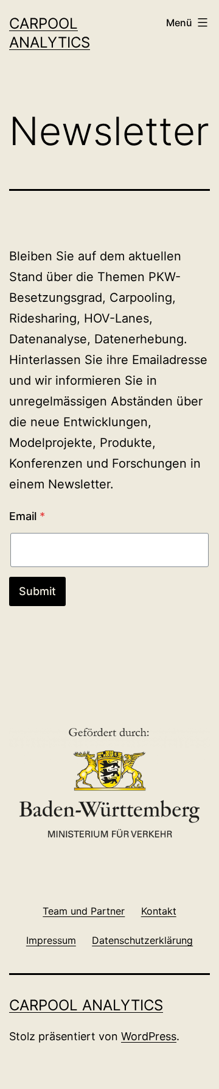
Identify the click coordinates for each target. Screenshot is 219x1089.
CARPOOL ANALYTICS (86, 1005)
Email (27, 516)
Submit (37, 591)
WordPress (148, 1036)
